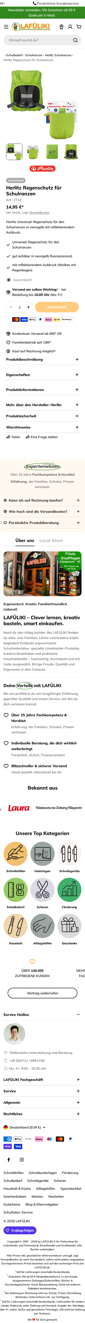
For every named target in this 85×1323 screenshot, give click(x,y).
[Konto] (70, 26)
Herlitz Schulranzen (58, 55)
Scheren (60, 1181)
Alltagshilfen (45, 1188)
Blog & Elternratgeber (42, 1204)
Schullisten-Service (18, 1212)
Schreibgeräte (38, 1181)
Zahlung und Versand (43, 1305)
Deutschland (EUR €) (25, 1127)
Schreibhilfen (13, 1173)
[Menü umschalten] (6, 26)
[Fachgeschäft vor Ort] (61, 26)
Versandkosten (39, 212)
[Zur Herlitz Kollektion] (42, 168)
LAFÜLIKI (23, 1221)
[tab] (24, 542)
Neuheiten (56, 1196)
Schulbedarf (14, 55)
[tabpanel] (42, 611)
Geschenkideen (14, 1196)
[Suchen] (75, 40)
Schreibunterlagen (43, 1173)
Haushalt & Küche (17, 1188)
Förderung (70, 1173)
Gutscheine (11, 1204)
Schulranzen (33, 55)
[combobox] (42, 40)
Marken (37, 1196)
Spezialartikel (70, 1188)
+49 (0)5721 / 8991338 (26, 1060)
